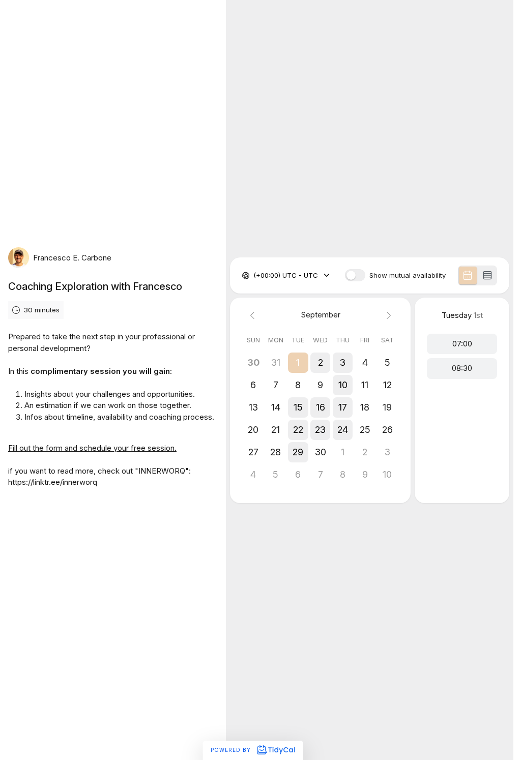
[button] (298, 363)
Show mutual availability (407, 275)
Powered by (232, 750)
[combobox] (254, 276)
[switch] (355, 275)
